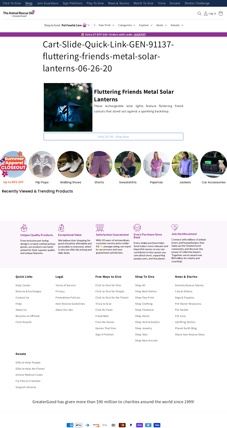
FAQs (19, 303)
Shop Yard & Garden (147, 322)
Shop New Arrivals (146, 340)
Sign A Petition (104, 334)
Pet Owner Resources (188, 303)
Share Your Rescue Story (190, 334)
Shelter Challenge (197, 3)
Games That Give (105, 328)
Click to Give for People (109, 291)
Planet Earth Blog (186, 328)
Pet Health (181, 309)
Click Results (24, 322)
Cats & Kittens (183, 291)
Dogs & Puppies (184, 297)
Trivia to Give (103, 303)
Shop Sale (141, 334)
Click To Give (12, 3)
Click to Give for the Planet (111, 297)
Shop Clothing (144, 303)
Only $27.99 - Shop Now (113, 137)
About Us (21, 309)
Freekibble (102, 316)
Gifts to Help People (28, 362)
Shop (29, 3)
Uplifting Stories (185, 322)
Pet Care (180, 316)
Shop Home (142, 316)
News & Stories (118, 3)
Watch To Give (144, 3)
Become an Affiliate (28, 316)
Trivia (161, 3)
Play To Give (95, 3)
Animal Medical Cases (29, 374)
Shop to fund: (63, 25)
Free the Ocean (104, 322)
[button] (199, 13)
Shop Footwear (144, 309)
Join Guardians (47, 3)
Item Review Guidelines (70, 303)
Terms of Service (66, 285)
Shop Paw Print (144, 297)
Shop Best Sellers (146, 291)
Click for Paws (104, 309)
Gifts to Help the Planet (30, 368)
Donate (175, 3)
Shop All (140, 285)
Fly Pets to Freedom (28, 381)
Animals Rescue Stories (189, 285)
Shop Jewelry (143, 328)
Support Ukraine (26, 387)
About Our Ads (64, 309)
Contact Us (22, 297)
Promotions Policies (68, 297)
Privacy (60, 291)
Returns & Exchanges (28, 291)
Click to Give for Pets (108, 285)
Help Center (23, 285)
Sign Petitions (72, 3)
